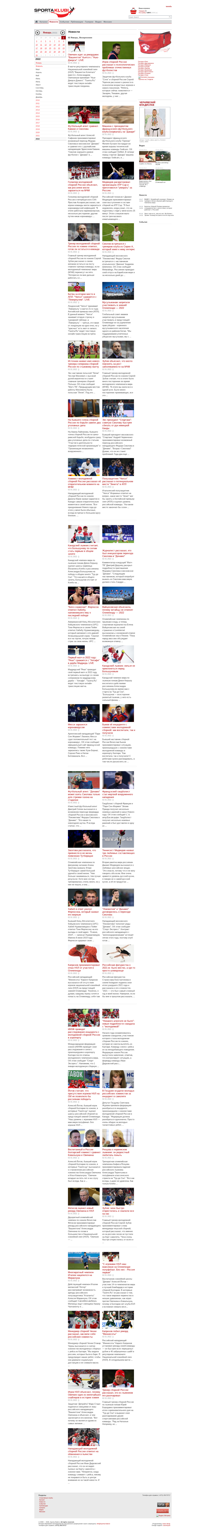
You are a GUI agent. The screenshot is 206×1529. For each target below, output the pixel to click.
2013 (38, 110)
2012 (38, 107)
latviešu (169, 6)
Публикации (77, 22)
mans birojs (166, 1524)
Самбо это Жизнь (145, 164)
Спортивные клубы (46, 1498)
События (143, 222)
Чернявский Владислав (147, 103)
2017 (38, 123)
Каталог (44, 22)
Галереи (89, 22)
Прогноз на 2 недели (145, 79)
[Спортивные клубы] (36, 21)
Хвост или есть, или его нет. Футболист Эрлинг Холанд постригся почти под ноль (159, 214)
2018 (38, 126)
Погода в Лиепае (144, 68)
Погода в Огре (143, 75)
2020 (38, 132)
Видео (142, 146)
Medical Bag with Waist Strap (154, 31)
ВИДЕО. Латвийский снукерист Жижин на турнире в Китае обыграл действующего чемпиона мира (159, 200)
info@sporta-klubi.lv (103, 1524)
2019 (38, 129)
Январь (39, 63)
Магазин (108, 22)
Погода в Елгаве (144, 66)
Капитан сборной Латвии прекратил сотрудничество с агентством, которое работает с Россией (158, 208)
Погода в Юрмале (144, 65)
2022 (38, 139)
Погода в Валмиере (145, 70)
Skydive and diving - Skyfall (162, 163)
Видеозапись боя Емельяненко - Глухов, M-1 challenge (145, 183)
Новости (143, 195)
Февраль (39, 66)
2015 (38, 116)
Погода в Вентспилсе (145, 71)
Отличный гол (160, 182)
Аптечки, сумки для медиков (150, 34)
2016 (38, 120)
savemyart (166, 1525)
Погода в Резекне (144, 73)
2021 (38, 136)
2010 (38, 100)
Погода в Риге (143, 61)
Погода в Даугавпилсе (146, 63)
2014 (38, 113)
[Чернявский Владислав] (154, 122)
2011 (38, 103)
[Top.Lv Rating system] (163, 1506)
